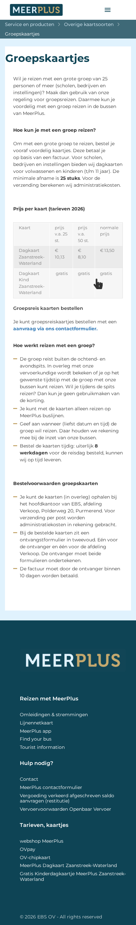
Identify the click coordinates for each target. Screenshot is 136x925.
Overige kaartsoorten (89, 24)
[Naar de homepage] (52, 10)
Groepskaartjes (22, 34)
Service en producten (29, 24)
